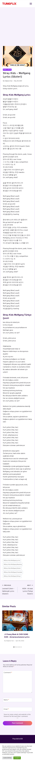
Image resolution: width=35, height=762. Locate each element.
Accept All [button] (17, 758)
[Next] (30, 628)
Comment (8, 673)
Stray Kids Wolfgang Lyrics (12, 560)
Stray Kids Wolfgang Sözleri (12, 568)
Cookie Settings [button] (7, 758)
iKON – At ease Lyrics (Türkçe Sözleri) (27, 590)
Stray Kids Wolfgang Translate (13, 572)
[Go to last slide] (5, 628)
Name (6, 700)
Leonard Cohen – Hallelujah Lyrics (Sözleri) (8, 590)
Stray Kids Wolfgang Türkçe (12, 576)
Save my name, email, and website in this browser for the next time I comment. (17, 715)
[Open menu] (31, 3)
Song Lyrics (7, 69)
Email (6, 709)
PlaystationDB (17, 739)
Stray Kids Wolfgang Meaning (13, 564)
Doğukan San (8, 81)
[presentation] (17, 620)
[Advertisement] (17, 27)
